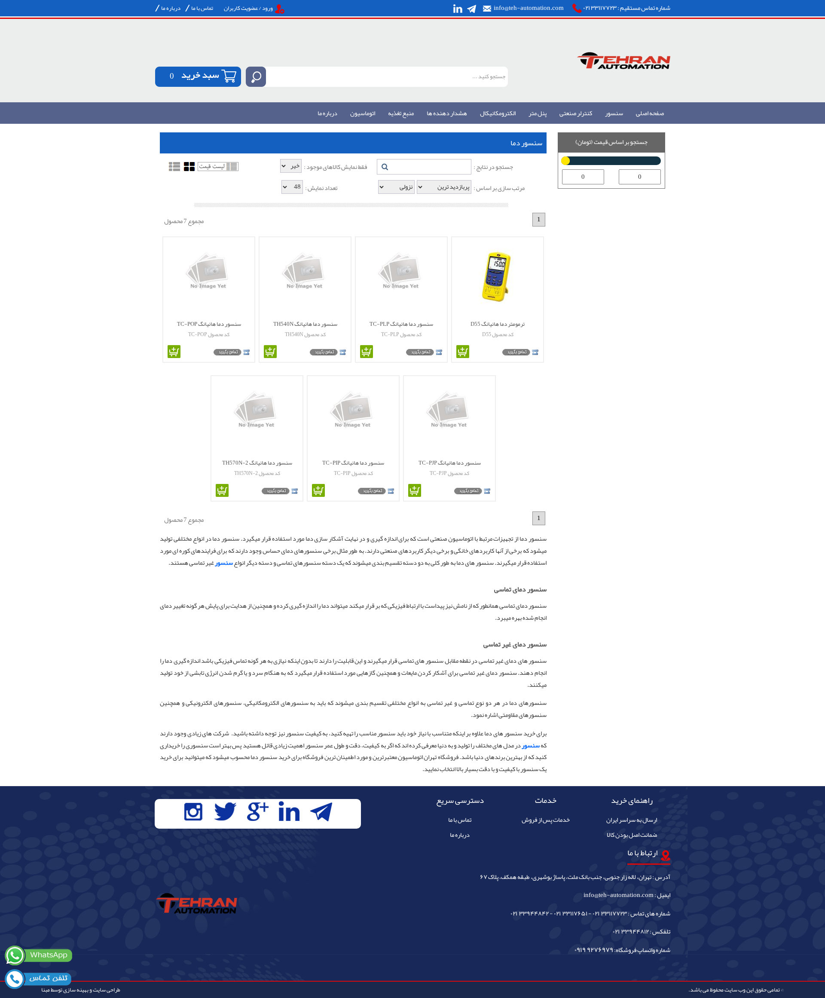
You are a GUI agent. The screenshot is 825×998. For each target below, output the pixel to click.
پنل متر (538, 113)
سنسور (614, 113)
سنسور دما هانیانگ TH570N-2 (257, 462)
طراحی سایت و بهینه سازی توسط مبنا (80, 989)
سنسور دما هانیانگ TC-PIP (353, 462)
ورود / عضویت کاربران (248, 8)
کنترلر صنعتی (575, 113)
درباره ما (170, 8)
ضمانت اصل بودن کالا (632, 835)
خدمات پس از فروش (546, 820)
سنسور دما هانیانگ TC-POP (209, 323)
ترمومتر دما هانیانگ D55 (498, 323)
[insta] (193, 811)
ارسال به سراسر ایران (631, 820)
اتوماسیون (362, 113)
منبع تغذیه (401, 113)
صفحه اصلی (650, 113)
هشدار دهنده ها (447, 113)
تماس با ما (202, 8)
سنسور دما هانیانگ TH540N (305, 323)
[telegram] (472, 8)
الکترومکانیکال (498, 113)
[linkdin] (458, 8)
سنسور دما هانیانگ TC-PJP (450, 462)
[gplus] (258, 811)
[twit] (225, 811)
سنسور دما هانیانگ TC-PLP (401, 323)
